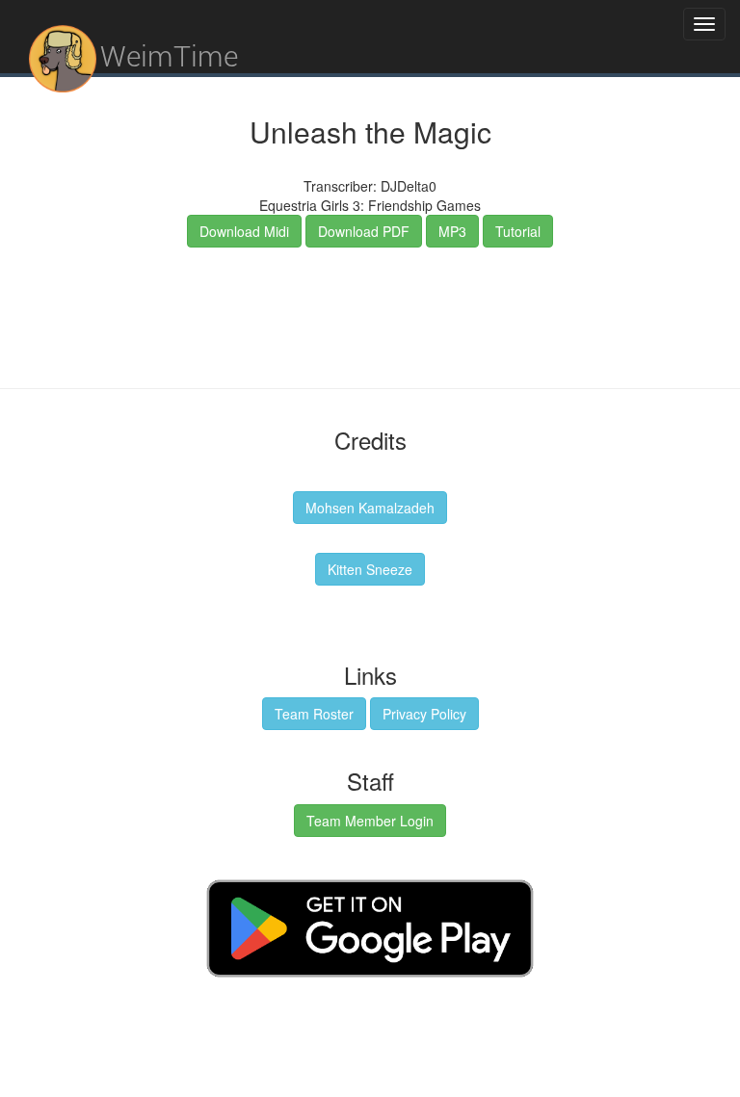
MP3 (452, 231)
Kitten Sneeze (370, 569)
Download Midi (244, 231)
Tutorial (518, 231)
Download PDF (364, 231)
